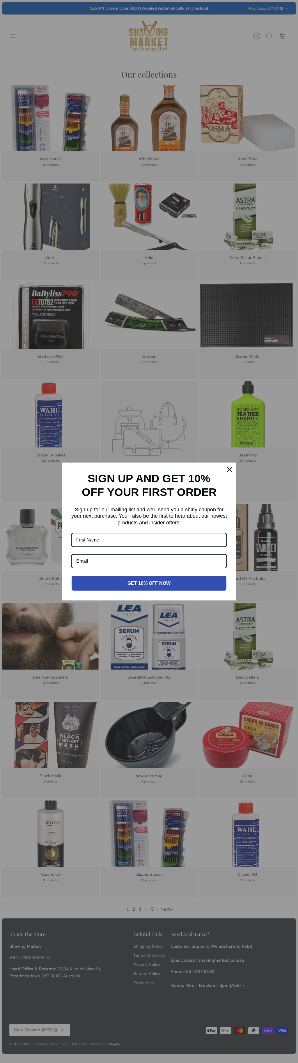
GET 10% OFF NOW (149, 583)
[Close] (229, 469)
